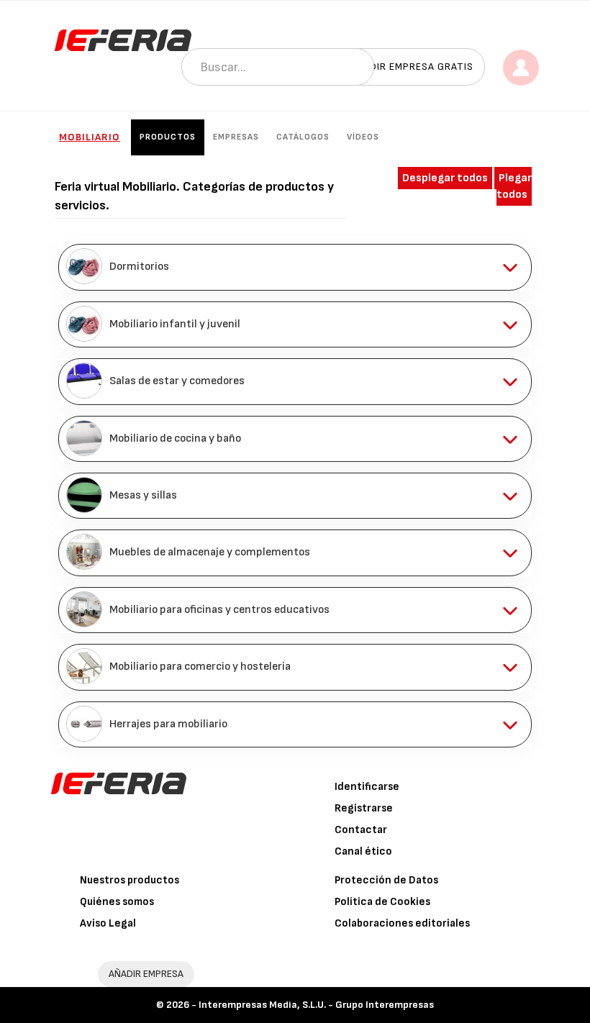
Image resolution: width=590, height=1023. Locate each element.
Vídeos (363, 137)
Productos (168, 137)
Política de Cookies (382, 902)
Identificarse (367, 787)
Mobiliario (89, 137)
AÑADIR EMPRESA (146, 974)
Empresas (236, 137)
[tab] (295, 267)
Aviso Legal (108, 923)
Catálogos (303, 137)
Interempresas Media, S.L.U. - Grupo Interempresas (316, 1005)
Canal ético (363, 851)
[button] (295, 267)
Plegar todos (514, 186)
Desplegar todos (445, 178)
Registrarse (364, 808)
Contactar (361, 830)
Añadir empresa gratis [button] (411, 66)
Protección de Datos (386, 880)
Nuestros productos (129, 880)
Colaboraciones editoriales (402, 923)
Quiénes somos (117, 902)
